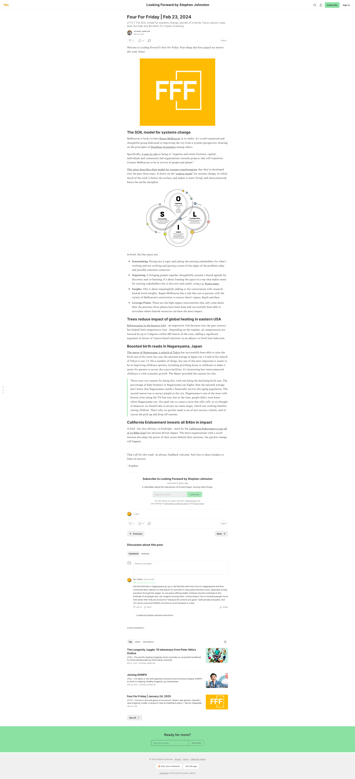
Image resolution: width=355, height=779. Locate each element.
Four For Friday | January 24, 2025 (149, 696)
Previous (137, 533)
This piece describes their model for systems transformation (162, 170)
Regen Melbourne (169, 139)
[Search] (315, 5)
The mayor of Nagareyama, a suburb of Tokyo (153, 353)
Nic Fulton (138, 579)
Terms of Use (191, 501)
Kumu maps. (212, 284)
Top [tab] (130, 642)
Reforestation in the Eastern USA (146, 326)
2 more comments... (136, 628)
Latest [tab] (137, 642)
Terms (186, 759)
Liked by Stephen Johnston (146, 583)
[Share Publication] (321, 5)
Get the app (191, 766)
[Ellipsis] (226, 579)
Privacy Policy (198, 503)
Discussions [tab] (148, 642)
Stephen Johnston (142, 31)
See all (132, 717)
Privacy (178, 759)
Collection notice (198, 759)
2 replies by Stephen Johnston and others (154, 615)
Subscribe (332, 5)
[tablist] (139, 553)
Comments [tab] (134, 553)
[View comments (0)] (154, 710)
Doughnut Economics (163, 147)
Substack (164, 773)
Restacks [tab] (145, 553)
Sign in (346, 5)
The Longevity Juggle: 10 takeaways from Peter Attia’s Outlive (161, 651)
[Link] (123, 132)
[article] (177, 658)
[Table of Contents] (3, 389)
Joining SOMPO (137, 674)
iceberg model (184, 174)
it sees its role (150, 154)
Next (219, 533)
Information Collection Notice (176, 503)
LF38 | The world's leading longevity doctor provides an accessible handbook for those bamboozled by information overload (164, 658)
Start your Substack (170, 766)
